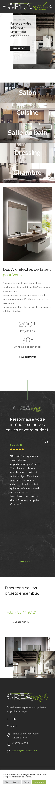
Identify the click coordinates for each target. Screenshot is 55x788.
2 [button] (25, 561)
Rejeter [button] (27, 782)
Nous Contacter (20, 48)
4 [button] (29, 561)
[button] (27, 357)
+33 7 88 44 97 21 (22, 612)
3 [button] (27, 561)
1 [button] (22, 561)
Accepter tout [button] (39, 782)
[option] (27, 475)
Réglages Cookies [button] (12, 782)
